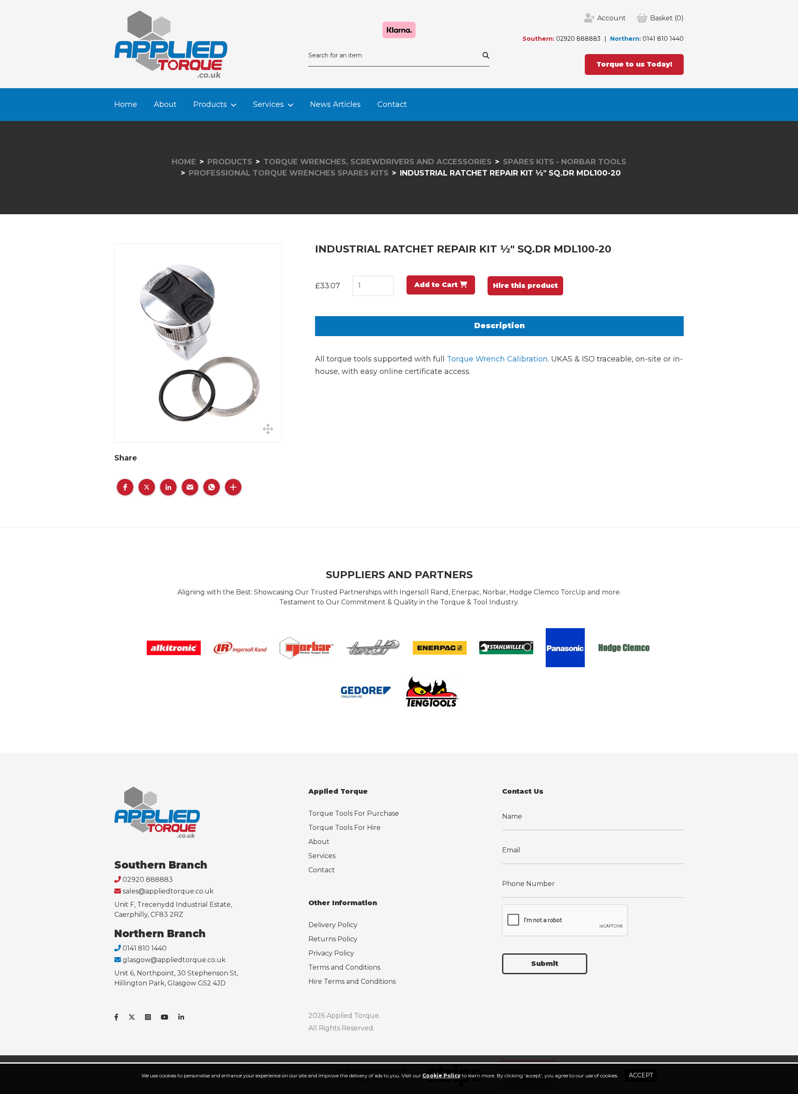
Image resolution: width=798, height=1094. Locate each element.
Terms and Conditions (344, 967)
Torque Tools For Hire (344, 828)
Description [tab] (499, 325)
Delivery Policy (332, 925)
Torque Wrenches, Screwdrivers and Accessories (378, 161)
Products (210, 104)
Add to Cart (437, 285)
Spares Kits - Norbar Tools (564, 161)
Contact (392, 104)
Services (268, 104)
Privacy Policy (331, 953)
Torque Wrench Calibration (497, 359)
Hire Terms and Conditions (352, 981)
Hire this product (525, 286)
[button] (125, 487)
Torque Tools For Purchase (353, 813)
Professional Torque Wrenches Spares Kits (289, 173)
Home (125, 104)
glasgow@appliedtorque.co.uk (174, 960)
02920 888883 (578, 38)
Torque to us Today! (634, 64)
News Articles (335, 104)
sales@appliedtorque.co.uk (168, 891)
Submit (544, 964)
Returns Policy (332, 939)
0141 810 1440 (663, 38)
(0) (667, 18)
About (165, 104)
